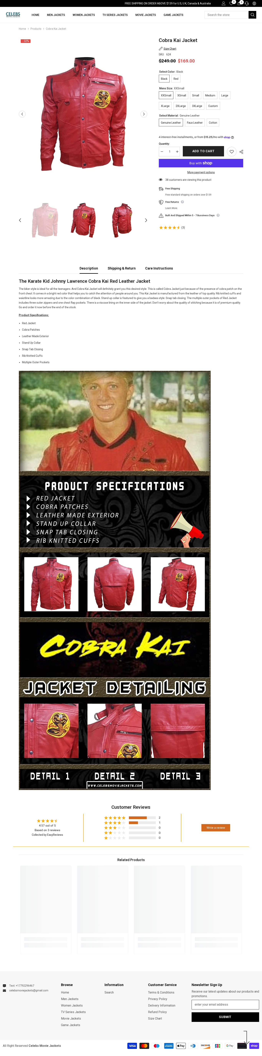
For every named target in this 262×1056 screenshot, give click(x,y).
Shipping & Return (122, 268)
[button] (22, 114)
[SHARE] (239, 151)
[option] (83, 114)
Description (89, 268)
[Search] (230, 15)
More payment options (201, 172)
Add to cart (203, 151)
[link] (45, 939)
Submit (225, 1017)
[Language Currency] (254, 3)
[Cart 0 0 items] (239, 3)
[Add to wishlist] (231, 151)
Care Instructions (159, 268)
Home (22, 28)
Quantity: (164, 143)
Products (35, 28)
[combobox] (226, 15)
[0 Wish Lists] (231, 3)
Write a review (216, 827)
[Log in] (224, 3)
